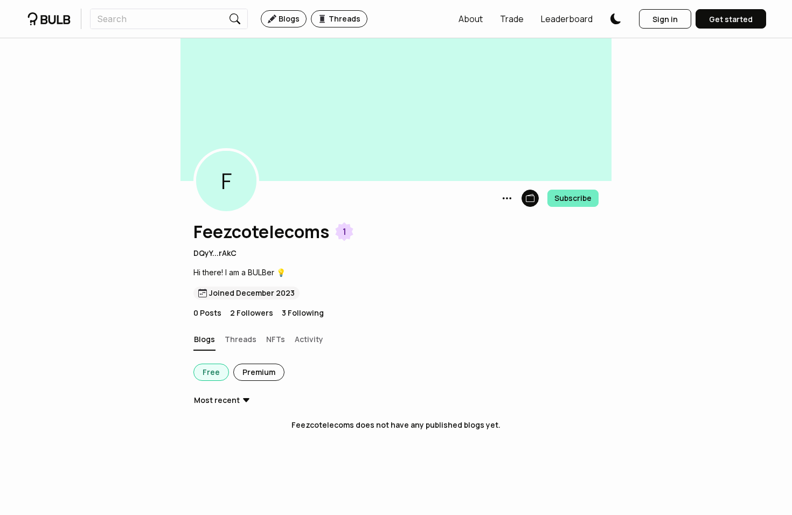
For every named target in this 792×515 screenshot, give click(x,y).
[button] (470, 18)
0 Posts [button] (207, 313)
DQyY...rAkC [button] (215, 253)
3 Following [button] (303, 313)
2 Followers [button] (251, 313)
